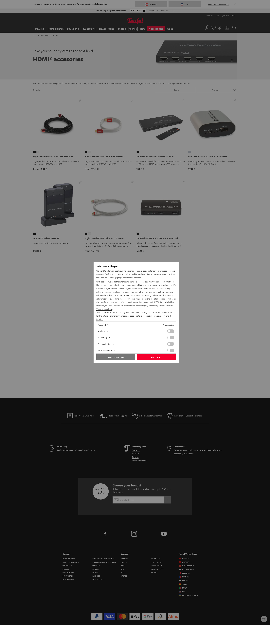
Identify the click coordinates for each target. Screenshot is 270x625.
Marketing (102, 337)
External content (105, 350)
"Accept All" (124, 298)
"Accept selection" (104, 309)
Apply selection (116, 357)
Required (102, 325)
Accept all (156, 357)
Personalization (104, 344)
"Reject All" (122, 288)
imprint (99, 319)
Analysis (101, 331)
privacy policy (159, 315)
